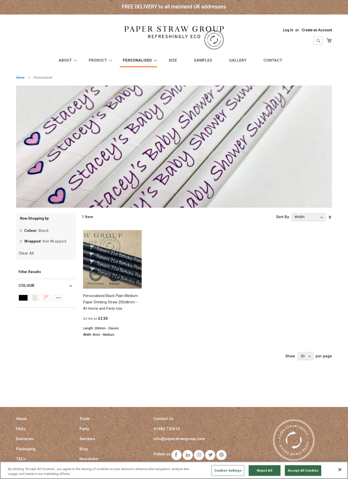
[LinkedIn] (188, 455)
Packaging (25, 449)
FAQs (20, 429)
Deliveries (25, 438)
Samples (87, 438)
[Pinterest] (221, 455)
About (21, 418)
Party (84, 429)
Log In (288, 30)
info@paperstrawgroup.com (179, 438)
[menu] (174, 60)
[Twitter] (210, 455)
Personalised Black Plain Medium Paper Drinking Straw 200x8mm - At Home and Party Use (110, 302)
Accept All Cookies (303, 470)
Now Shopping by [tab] (34, 218)
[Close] (339, 469)
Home (20, 77)
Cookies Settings (228, 470)
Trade (84, 418)
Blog (83, 449)
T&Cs (20, 459)
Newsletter (89, 459)
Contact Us (163, 418)
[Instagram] (199, 455)
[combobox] (318, 41)
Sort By (282, 217)
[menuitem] (66, 60)
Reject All (264, 470)
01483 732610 (167, 429)
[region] (174, 470)
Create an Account (317, 30)
